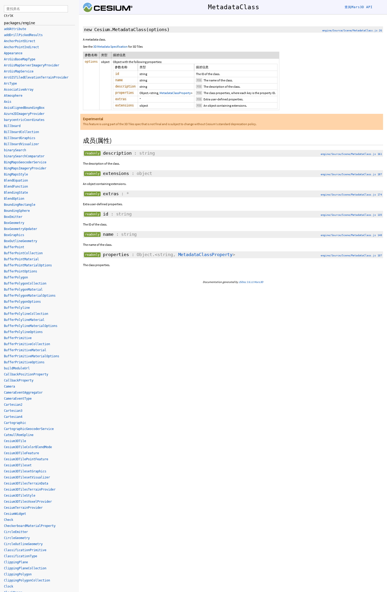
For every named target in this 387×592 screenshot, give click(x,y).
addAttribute (15, 29)
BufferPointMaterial (21, 259)
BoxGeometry (14, 223)
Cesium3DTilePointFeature (26, 459)
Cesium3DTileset (18, 465)
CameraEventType (18, 398)
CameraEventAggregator (23, 392)
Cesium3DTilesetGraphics (25, 471)
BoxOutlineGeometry (20, 241)
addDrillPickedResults (23, 35)
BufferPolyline (17, 308)
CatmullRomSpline (18, 435)
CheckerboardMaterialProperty (30, 526)
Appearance (13, 53)
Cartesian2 (13, 405)
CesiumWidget (15, 514)
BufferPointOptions (20, 271)
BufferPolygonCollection (25, 283)
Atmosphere (13, 95)
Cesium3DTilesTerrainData (26, 483)
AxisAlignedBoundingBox (24, 108)
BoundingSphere (17, 211)
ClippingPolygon (18, 574)
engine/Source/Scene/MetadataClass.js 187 (351, 174)
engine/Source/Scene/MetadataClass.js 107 (351, 255)
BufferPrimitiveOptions (24, 362)
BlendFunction (16, 186)
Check (8, 520)
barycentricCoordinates (24, 120)
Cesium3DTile (15, 441)
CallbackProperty (18, 380)
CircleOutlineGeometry (23, 544)
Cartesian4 (13, 417)
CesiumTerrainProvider (23, 508)
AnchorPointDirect (19, 41)
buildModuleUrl (17, 368)
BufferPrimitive (18, 338)
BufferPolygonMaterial (23, 289)
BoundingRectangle (19, 205)
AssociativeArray (18, 89)
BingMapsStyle (16, 174)
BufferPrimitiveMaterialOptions (31, 356)
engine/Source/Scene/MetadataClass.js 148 (351, 235)
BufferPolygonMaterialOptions (30, 295)
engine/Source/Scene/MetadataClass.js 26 (352, 30)
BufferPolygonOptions (22, 302)
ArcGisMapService (18, 71)
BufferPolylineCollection (26, 314)
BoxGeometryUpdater (20, 229)
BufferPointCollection (23, 253)
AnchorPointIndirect (21, 47)
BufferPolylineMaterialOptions (30, 326)
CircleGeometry (17, 538)
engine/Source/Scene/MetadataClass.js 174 (351, 194)
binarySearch (15, 150)
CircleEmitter (16, 532)
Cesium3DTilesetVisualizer (27, 477)
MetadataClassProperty (175, 93)
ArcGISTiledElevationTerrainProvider (36, 77)
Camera (9, 386)
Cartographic (15, 423)
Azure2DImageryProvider (24, 114)
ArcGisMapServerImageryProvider (31, 65)
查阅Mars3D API (359, 7)
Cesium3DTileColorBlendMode (28, 447)
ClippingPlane (16, 562)
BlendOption (14, 198)
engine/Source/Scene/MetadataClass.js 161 (351, 154)
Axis (7, 102)
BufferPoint (14, 247)
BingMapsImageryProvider (25, 168)
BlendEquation (16, 180)
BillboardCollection (21, 132)
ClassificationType (20, 556)
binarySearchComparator (24, 156)
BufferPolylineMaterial (24, 320)
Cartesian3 (13, 411)
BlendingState (16, 192)
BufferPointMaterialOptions (28, 265)
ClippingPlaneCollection (25, 568)
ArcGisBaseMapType (19, 59)
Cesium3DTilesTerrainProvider (30, 489)
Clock (8, 586)
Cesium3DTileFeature (21, 453)
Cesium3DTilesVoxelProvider (28, 501)
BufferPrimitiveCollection (27, 344)
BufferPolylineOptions (23, 332)
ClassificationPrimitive (25, 550)
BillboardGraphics (19, 138)
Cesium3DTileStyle (19, 495)
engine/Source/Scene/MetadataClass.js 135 (351, 214)
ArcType (10, 83)
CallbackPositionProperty (26, 374)
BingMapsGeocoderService (25, 162)
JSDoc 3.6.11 (246, 282)
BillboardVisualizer (21, 144)
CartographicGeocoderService (29, 429)
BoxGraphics (14, 235)
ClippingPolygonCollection (27, 580)
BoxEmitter (13, 217)
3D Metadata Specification (110, 46)
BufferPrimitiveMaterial (25, 350)
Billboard (12, 126)
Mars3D (258, 282)
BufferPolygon (16, 277)
